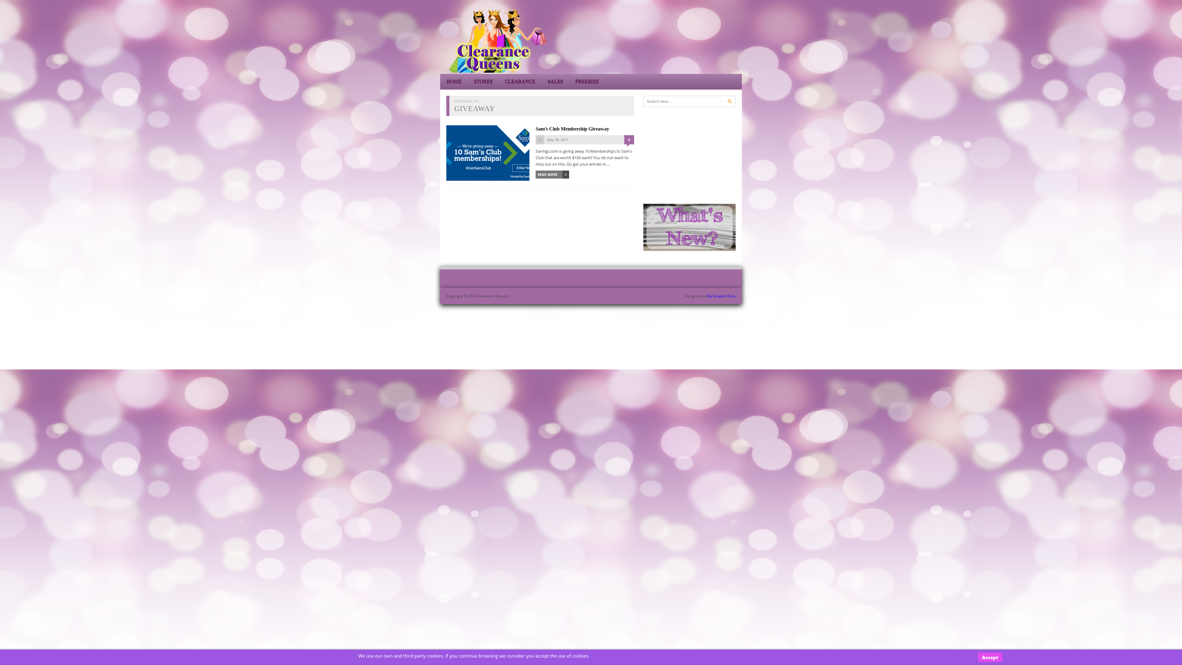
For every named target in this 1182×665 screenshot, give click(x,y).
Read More (547, 174)
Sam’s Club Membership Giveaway (572, 128)
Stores (483, 82)
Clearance (520, 82)
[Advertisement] (686, 40)
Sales (555, 82)
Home (453, 82)
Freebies (587, 82)
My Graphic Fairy (721, 296)
